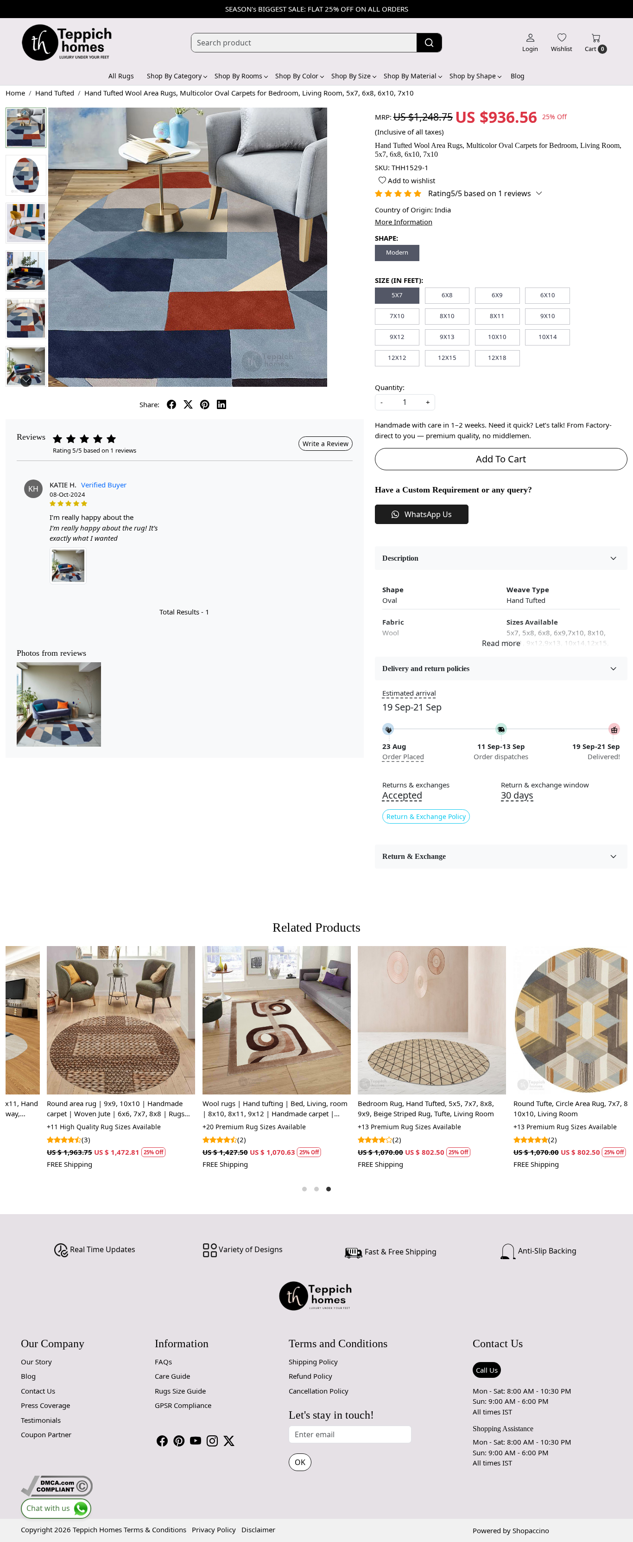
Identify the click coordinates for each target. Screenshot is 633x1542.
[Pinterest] (178, 1441)
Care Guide (172, 1376)
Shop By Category (174, 75)
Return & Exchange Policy (426, 816)
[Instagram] (212, 1441)
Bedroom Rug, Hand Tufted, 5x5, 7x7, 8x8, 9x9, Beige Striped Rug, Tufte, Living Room (233, 1109)
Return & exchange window (545, 785)
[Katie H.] (68, 565)
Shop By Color (296, 75)
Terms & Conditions (155, 1529)
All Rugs (121, 75)
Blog (518, 75)
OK (300, 1462)
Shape (393, 589)
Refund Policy (310, 1376)
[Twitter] (229, 1441)
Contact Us (38, 1390)
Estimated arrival (409, 692)
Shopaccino (531, 1530)
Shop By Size (351, 75)
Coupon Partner (46, 1434)
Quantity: (390, 387)
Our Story (36, 1361)
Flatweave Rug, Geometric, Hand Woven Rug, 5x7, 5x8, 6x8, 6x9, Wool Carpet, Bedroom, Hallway (548, 1109)
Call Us (487, 1370)
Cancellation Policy (318, 1390)
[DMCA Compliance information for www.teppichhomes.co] (57, 1485)
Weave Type (527, 589)
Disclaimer (258, 1529)
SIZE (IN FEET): (399, 280)
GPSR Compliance (183, 1405)
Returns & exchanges (415, 785)
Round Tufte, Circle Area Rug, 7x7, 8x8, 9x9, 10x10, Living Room (390, 1109)
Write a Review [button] (325, 443)
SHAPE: (386, 238)
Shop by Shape (472, 75)
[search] (429, 42)
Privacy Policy (214, 1529)
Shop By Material (410, 75)
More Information (403, 221)
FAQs (163, 1361)
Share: (149, 404)
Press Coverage (45, 1405)
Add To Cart (501, 459)
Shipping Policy (313, 1361)
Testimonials (41, 1420)
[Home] (67, 43)
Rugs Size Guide (180, 1390)
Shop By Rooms (238, 75)
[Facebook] (162, 1441)
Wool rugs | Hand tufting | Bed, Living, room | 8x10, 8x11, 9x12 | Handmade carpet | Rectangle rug (81, 1109)
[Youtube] (195, 1441)
